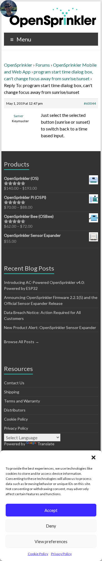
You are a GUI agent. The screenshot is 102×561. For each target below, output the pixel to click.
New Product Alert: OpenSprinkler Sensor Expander (50, 327)
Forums (42, 65)
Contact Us (14, 382)
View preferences (51, 541)
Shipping (11, 391)
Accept (51, 510)
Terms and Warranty (22, 400)
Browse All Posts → (21, 341)
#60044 (90, 103)
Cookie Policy (38, 554)
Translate (45, 443)
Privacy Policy (61, 554)
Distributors (15, 410)
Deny (51, 525)
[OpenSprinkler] (53, 17)
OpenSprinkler (18, 65)
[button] (93, 457)
